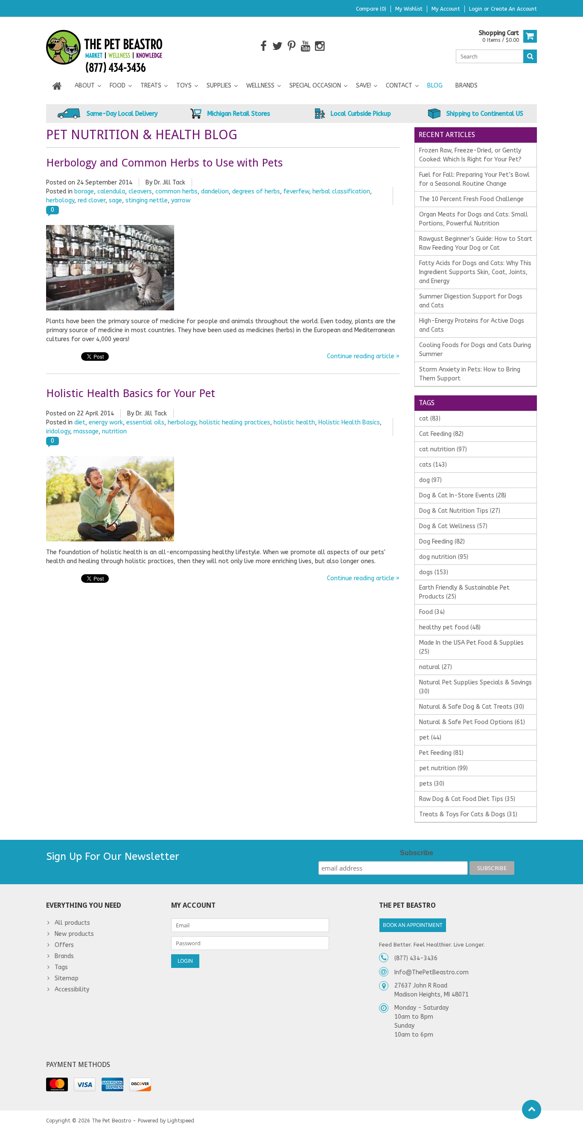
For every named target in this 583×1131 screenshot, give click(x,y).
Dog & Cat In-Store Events (462, 495)
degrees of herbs (256, 191)
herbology (60, 200)
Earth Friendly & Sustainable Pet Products (464, 592)
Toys (184, 85)
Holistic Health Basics (349, 422)
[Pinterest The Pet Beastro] (291, 46)
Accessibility (72, 989)
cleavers (140, 191)
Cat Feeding (441, 434)
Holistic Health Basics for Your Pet (130, 393)
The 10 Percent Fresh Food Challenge (471, 199)
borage (84, 191)
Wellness (260, 85)
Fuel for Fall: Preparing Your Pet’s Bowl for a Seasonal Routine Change (474, 179)
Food (117, 85)
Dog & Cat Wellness (453, 526)
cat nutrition (443, 449)
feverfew (296, 191)
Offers (64, 945)
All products (72, 922)
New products (74, 934)
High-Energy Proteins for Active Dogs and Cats (471, 325)
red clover (91, 200)
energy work (106, 422)
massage (86, 431)
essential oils (145, 422)
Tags (61, 967)
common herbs (176, 191)
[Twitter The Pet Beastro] (277, 46)
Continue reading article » (363, 356)
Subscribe (416, 852)
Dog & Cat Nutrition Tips (459, 510)
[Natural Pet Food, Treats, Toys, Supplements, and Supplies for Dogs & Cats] (104, 46)
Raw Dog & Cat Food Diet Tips (467, 799)
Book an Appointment (413, 925)
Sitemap (67, 978)
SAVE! (363, 85)
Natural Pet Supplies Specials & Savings (475, 687)
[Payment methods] (57, 1084)
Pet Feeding (441, 753)
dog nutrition (443, 557)
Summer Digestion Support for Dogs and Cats (470, 301)
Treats (150, 85)
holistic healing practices (234, 422)
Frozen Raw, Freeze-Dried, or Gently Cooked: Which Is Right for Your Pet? (470, 155)
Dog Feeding (442, 541)
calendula (111, 191)
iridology (58, 431)
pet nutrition (443, 768)
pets (431, 783)
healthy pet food (450, 627)
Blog (435, 85)
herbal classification (341, 191)
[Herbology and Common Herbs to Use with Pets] (110, 229)
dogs (433, 572)
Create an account (514, 9)
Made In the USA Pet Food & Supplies (471, 647)
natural (435, 667)
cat (429, 418)
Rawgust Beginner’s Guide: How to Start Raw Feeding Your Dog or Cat (475, 243)
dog (430, 480)
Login (476, 9)
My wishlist (409, 9)
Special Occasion (315, 85)
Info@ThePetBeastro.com (431, 972)
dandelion (215, 191)
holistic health (294, 422)
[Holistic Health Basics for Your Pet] (110, 460)
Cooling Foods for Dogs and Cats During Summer (475, 350)
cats (433, 464)
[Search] (530, 56)
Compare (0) (371, 9)
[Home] (57, 85)
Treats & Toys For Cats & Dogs (468, 814)
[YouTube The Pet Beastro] (305, 46)
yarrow (180, 200)
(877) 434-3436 (415, 958)
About (85, 85)
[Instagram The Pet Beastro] (320, 46)
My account (445, 9)
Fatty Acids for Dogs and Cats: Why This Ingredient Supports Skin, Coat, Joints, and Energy (475, 272)
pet (430, 737)
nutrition (114, 431)
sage (115, 200)
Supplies (219, 85)
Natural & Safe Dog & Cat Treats (471, 706)
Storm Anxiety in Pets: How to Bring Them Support (469, 374)
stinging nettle (146, 200)
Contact (399, 85)
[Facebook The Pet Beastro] (263, 46)
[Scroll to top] (531, 1109)
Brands (466, 85)
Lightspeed (180, 1121)
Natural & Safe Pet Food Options (472, 722)
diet (79, 422)
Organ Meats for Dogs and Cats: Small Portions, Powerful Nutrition (473, 219)
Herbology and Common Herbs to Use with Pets (164, 162)
